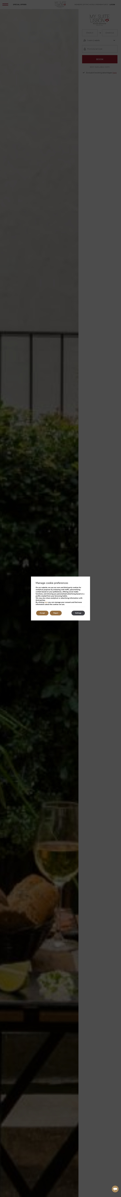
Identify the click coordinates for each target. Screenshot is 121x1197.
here (46, 602)
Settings (78, 613)
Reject (55, 613)
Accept (42, 613)
